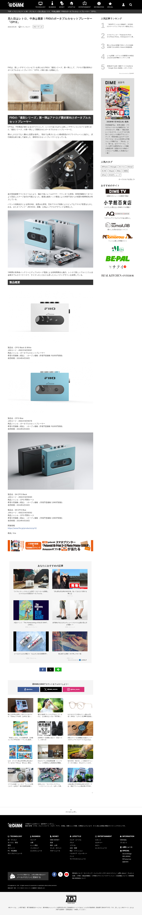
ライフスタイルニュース (78, 859)
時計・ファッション (76, 851)
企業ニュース (127, 847)
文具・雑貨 (73, 848)
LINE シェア (58, 669)
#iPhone (105, 167)
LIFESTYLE (76, 836)
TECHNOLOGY (16, 836)
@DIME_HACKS (52, 689)
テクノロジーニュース (15, 853)
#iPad (104, 175)
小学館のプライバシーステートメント (103, 876)
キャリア (33, 840)
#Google (113, 167)
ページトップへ (71, 812)
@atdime (29, 689)
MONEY (55, 836)
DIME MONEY (54, 840)
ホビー (97, 845)
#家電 (126, 171)
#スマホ (122, 167)
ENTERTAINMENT (105, 836)
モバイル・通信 (13, 842)
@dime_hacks (75, 689)
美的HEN (125, 862)
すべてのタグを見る (126, 179)
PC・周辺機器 (12, 851)
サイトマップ (88, 873)
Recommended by (73, 660)
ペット (72, 856)
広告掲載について (121, 876)
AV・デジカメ (31, 11)
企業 (31, 842)
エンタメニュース (101, 848)
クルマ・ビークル (75, 840)
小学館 (79, 876)
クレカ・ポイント (56, 848)
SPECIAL (125, 851)
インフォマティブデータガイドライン (105, 873)
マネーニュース (55, 851)
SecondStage (127, 854)
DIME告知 (123, 840)
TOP (9, 11)
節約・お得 (53, 845)
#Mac (119, 171)
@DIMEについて (77, 873)
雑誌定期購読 (86, 876)
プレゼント (123, 842)
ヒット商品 (34, 845)
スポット (98, 840)
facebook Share (42, 669)
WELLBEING (126, 856)
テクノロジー (18, 11)
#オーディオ (38, 27)
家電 (9, 845)
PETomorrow (126, 859)
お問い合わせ (122, 873)
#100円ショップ (114, 175)
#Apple (111, 171)
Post (50, 669)
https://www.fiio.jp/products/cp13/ (22, 528)
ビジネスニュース (36, 851)
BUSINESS (36, 836)
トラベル (73, 845)
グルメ (72, 842)
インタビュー (34, 848)
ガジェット (11, 848)
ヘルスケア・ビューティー (78, 853)
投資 (51, 842)
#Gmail (129, 167)
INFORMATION (128, 836)
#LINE (104, 171)
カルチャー (98, 842)
